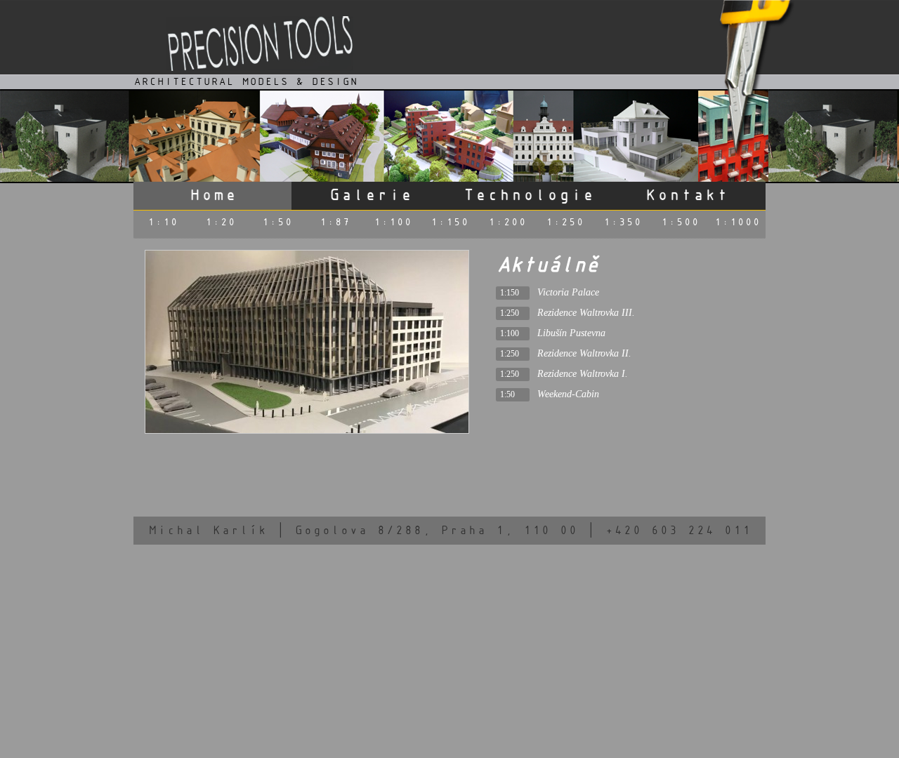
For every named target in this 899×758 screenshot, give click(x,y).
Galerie (370, 194)
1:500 (679, 221)
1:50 (276, 221)
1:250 (564, 221)
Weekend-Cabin (568, 393)
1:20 (219, 221)
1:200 (506, 221)
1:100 (392, 221)
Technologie (528, 194)
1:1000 (737, 221)
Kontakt (686, 194)
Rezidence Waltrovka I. (582, 373)
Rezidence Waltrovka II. (584, 353)
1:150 (449, 221)
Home (213, 194)
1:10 (162, 221)
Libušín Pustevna (571, 332)
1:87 (334, 221)
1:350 (622, 221)
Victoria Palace (568, 292)
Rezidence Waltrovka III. (586, 312)
